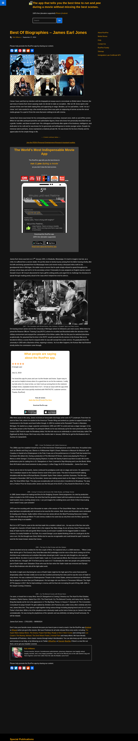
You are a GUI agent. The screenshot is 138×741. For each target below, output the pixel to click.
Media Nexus (102, 36)
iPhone (58, 13)
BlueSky (68, 641)
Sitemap (101, 51)
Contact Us (102, 44)
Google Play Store (46, 400)
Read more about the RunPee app (44, 246)
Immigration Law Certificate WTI (109, 55)
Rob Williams (17, 37)
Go (59, 20)
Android (64, 13)
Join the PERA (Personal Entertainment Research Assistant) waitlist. (50, 142)
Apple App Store (34, 400)
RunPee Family (103, 48)
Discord (61, 641)
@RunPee (52, 641)
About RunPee (103, 32)
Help (99, 40)
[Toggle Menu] (3, 3)
